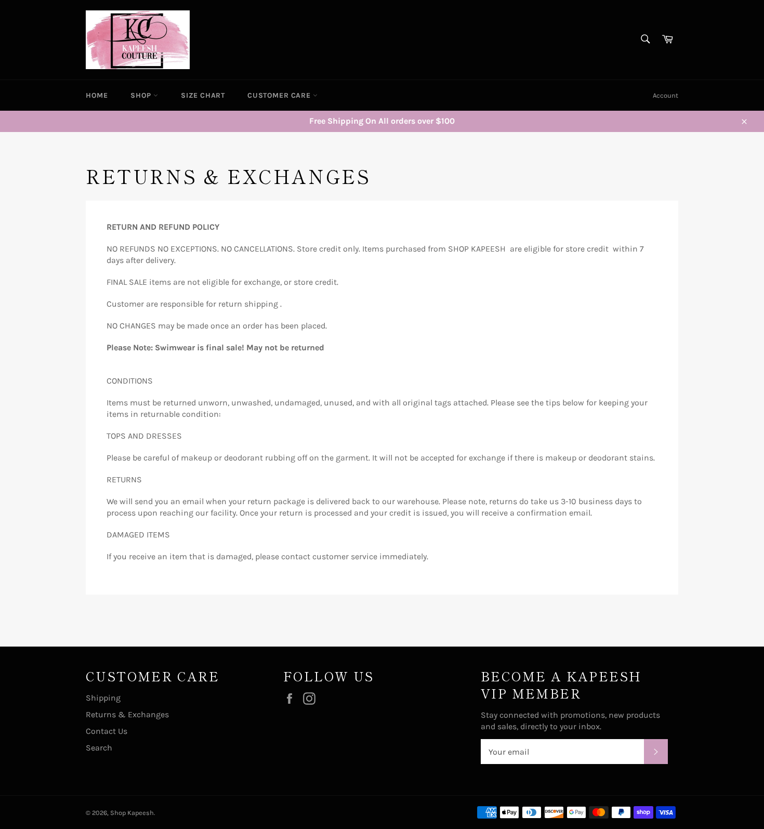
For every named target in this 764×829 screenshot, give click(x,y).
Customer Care (279, 95)
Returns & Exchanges (127, 714)
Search (99, 748)
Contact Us (106, 731)
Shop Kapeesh (132, 813)
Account (665, 95)
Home (97, 95)
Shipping (103, 698)
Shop (141, 95)
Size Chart (203, 95)
